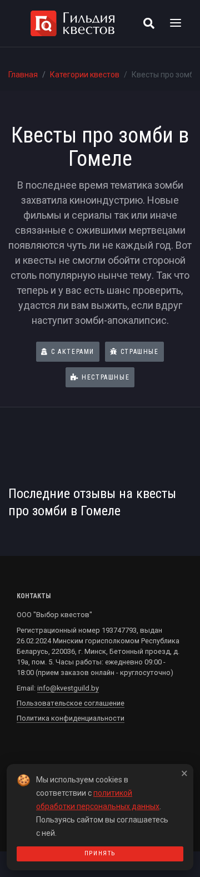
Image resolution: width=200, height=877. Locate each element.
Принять (100, 853)
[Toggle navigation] (175, 23)
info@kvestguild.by (68, 688)
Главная (23, 74)
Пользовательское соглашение (70, 703)
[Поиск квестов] (149, 23)
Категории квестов (84, 74)
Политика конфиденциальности (70, 718)
